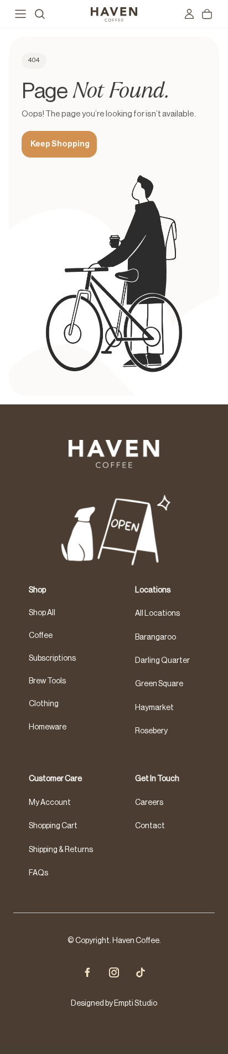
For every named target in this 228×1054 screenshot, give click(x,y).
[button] (114, 1049)
